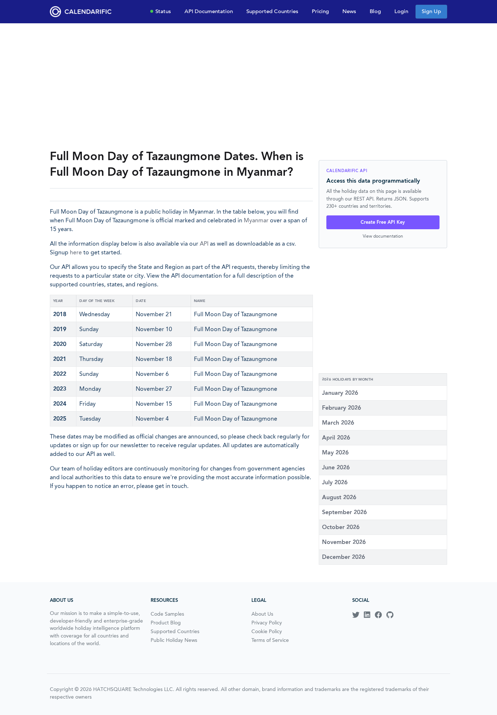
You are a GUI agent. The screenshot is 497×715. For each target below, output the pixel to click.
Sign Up (431, 11)
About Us (262, 614)
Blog (375, 11)
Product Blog (166, 622)
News (349, 11)
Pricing (320, 11)
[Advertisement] (248, 86)
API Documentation (208, 11)
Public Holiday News (174, 640)
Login (401, 11)
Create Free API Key (383, 222)
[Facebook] (378, 615)
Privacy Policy (266, 622)
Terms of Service (270, 640)
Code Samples (167, 614)
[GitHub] (389, 615)
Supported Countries (272, 11)
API (204, 243)
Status (163, 11)
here (76, 252)
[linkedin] (367, 615)
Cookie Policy (266, 631)
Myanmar (256, 220)
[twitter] (355, 615)
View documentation (383, 236)
